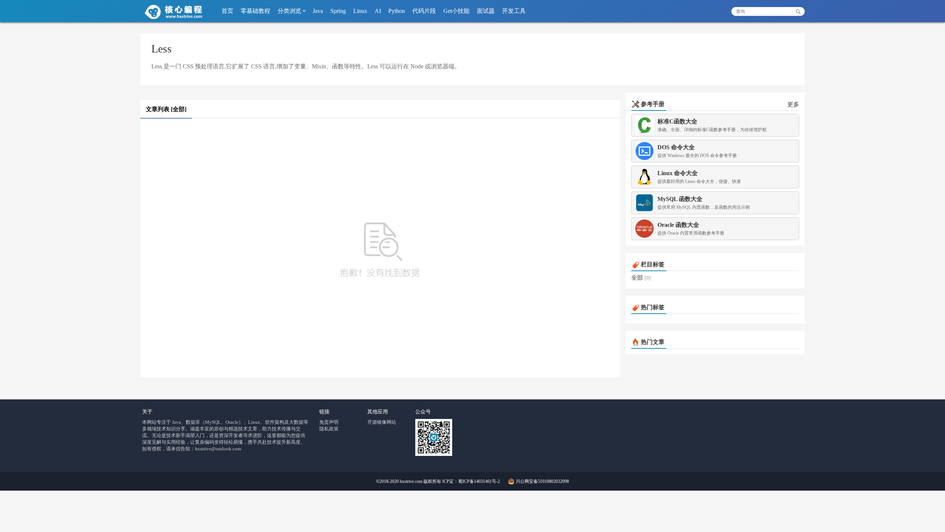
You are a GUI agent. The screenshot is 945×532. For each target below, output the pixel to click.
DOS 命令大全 (676, 147)
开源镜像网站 (381, 422)
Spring (338, 11)
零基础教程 (255, 11)
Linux (360, 11)
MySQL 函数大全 (679, 199)
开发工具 (514, 11)
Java (318, 11)
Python (396, 11)
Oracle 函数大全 (678, 225)
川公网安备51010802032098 (542, 481)
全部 (637, 277)
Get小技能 (456, 11)
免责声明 (329, 422)
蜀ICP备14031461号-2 (479, 481)
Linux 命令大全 (677, 173)
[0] (648, 278)
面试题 (486, 11)
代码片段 (424, 11)
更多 (793, 104)
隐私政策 (329, 429)
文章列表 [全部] (166, 109)
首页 (227, 11)
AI (378, 11)
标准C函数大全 (677, 121)
